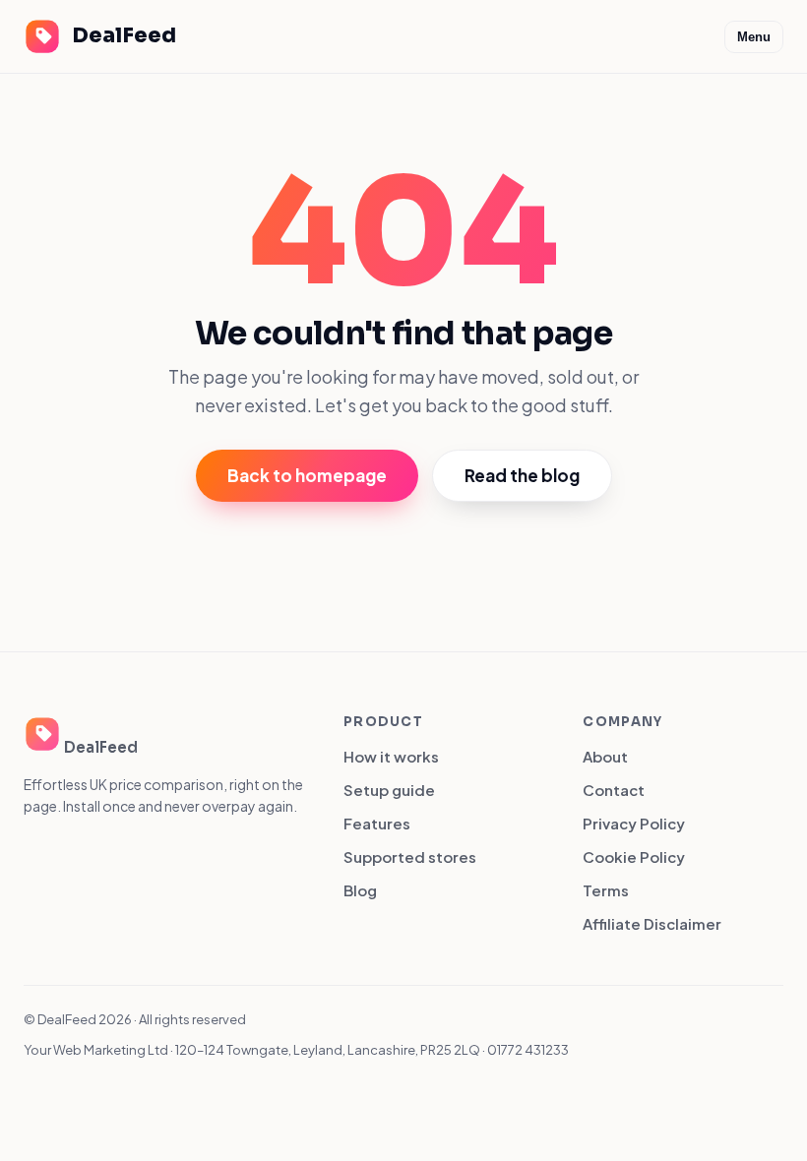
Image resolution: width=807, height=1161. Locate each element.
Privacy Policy (634, 823)
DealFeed (124, 35)
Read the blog (522, 475)
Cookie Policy (634, 856)
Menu (754, 37)
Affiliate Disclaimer (652, 923)
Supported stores (409, 856)
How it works (391, 756)
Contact (614, 789)
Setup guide (389, 789)
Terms (606, 890)
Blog (360, 890)
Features (376, 823)
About (605, 756)
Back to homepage (307, 475)
